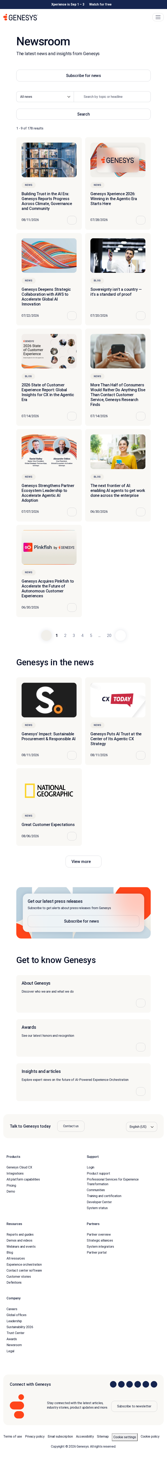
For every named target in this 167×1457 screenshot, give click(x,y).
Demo (11, 1191)
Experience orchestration (24, 1264)
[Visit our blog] (154, 1384)
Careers (12, 1309)
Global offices (16, 1315)
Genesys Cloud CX (19, 1167)
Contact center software (24, 1270)
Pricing (11, 1185)
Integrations (15, 1173)
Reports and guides (20, 1234)
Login (90, 1167)
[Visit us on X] (129, 1384)
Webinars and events (21, 1246)
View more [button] (81, 861)
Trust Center (15, 1333)
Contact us (71, 1126)
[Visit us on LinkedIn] (113, 1384)
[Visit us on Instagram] (121, 1384)
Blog (10, 1252)
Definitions (14, 1282)
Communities (96, 1190)
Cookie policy (150, 1436)
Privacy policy (35, 1436)
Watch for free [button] (100, 4)
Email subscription (60, 1436)
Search (83, 114)
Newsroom (14, 1345)
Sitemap (103, 1436)
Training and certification (104, 1196)
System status (97, 1208)
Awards (12, 1339)
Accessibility (85, 1436)
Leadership (14, 1321)
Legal (10, 1351)
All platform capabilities (23, 1179)
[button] (83, 913)
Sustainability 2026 (20, 1327)
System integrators (100, 1246)
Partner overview (99, 1234)
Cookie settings (124, 1437)
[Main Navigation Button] (158, 17)
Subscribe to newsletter (134, 1406)
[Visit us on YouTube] (146, 1384)
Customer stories (19, 1276)
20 (109, 635)
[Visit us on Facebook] (137, 1384)
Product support (98, 1173)
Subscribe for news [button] (83, 75)
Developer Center (99, 1202)
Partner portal (97, 1252)
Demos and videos (19, 1240)
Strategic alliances (100, 1240)
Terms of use (12, 1436)
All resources (16, 1258)
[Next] (120, 635)
